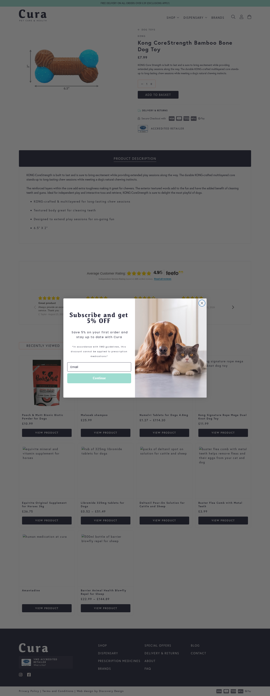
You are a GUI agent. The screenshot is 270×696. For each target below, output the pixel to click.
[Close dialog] (202, 303)
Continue (99, 378)
